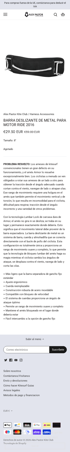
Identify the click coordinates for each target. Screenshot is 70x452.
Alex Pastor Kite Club (15, 114)
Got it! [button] (35, 446)
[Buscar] (55, 14)
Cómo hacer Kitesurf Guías (18, 385)
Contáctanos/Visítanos (16, 375)
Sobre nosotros (12, 371)
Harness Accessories (42, 114)
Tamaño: (8, 140)
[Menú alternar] (5, 14)
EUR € (6, 410)
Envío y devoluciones (15, 380)
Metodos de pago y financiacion (21, 395)
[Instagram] (21, 360)
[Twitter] (5, 360)
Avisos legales (11, 390)
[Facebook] (10, 360)
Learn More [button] (51, 437)
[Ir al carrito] (63, 14)
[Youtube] (15, 360)
